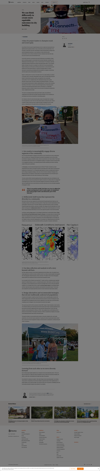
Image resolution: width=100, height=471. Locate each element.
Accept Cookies (80, 468)
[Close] (98, 469)
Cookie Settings (73, 468)
